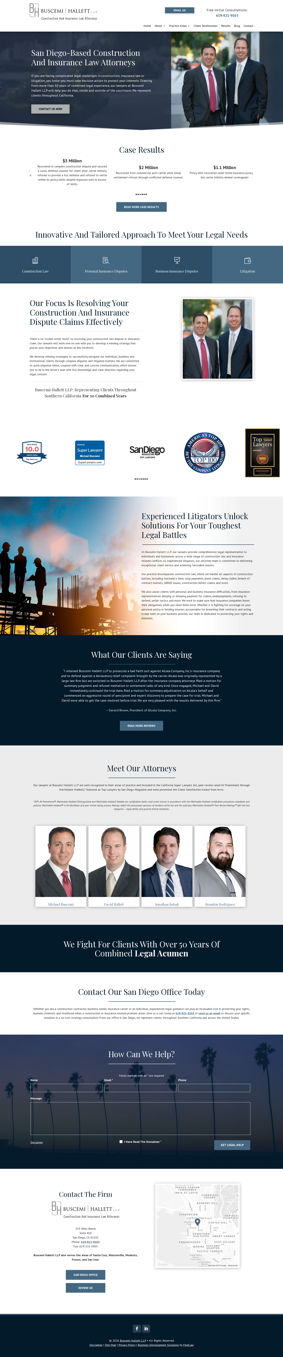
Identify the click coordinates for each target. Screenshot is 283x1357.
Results (225, 26)
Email (108, 1080)
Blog (237, 26)
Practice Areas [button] (178, 26)
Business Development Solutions (158, 1345)
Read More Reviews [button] (141, 726)
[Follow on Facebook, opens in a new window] (137, 1329)
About (158, 26)
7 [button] (147, 479)
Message (36, 1098)
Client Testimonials (205, 26)
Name (34, 1080)
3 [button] (140, 194)
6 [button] (146, 194)
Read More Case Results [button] (141, 207)
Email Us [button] (180, 10)
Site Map (110, 1345)
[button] (31, 692)
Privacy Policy (126, 1345)
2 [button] (138, 194)
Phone (182, 1080)
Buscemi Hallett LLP (133, 1340)
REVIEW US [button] (85, 1288)
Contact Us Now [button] (50, 109)
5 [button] (144, 194)
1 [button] (136, 194)
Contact (248, 26)
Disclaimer (36, 1142)
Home (147, 26)
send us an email (209, 1013)
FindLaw (188, 1345)
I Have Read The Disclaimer (142, 1141)
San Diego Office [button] (86, 1275)
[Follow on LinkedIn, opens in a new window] (146, 1329)
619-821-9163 (227, 15)
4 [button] (142, 194)
